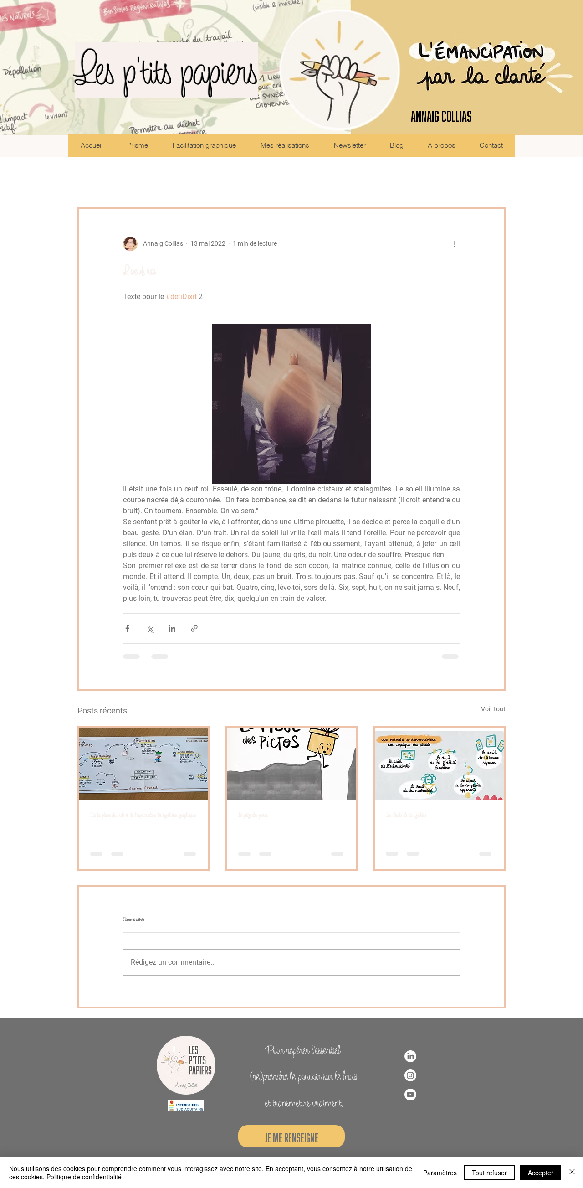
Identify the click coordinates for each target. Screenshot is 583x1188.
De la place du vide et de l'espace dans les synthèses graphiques (143, 815)
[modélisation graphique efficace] (143, 764)
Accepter (540, 1172)
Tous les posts (100, 180)
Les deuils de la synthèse (406, 815)
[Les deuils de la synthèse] (439, 764)
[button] (494, 180)
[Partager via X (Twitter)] (149, 628)
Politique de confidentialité (84, 1176)
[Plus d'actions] (454, 243)
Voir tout (493, 709)
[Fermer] (572, 1172)
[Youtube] (410, 1094)
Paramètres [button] (440, 1172)
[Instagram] (410, 1075)
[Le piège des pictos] (291, 764)
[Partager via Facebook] (127, 628)
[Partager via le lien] (194, 628)
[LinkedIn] (410, 1056)
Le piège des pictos (253, 815)
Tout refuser (489, 1172)
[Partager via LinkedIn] (172, 628)
